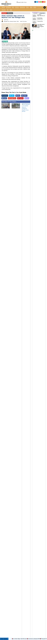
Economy (17, 7)
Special (11, 10)
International (8, 7)
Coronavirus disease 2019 (40, 18)
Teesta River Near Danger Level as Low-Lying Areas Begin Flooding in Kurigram (15, 105)
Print (27, 98)
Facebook (5, 95)
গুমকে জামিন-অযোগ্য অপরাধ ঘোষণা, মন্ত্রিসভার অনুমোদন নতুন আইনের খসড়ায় (38, 26)
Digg (18, 95)
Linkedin (25, 95)
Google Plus (13, 98)
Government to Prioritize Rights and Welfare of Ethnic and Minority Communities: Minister (5, 105)
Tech (8, 10)
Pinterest (21, 98)
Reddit (4, 98)
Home (4, 13)
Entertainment (22, 7)
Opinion (34, 7)
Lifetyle (31, 7)
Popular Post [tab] (42, 13)
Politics (27, 7)
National (3, 7)
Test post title (40, 21)
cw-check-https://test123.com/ (41, 15)
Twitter (12, 95)
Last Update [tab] (35, 13)
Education (4, 10)
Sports (13, 7)
